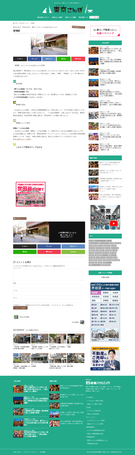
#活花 (90, 260)
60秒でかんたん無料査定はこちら (97, 440)
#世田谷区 (107, 245)
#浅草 (95, 260)
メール (15, 290)
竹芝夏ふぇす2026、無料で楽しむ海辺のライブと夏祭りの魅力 (110, 189)
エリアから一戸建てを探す (95, 401)
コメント (16, 268)
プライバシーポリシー (30, 452)
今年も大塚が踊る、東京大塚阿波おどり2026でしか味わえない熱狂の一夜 (110, 197)
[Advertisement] (65, 196)
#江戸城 (103, 257)
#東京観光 (92, 257)
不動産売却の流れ (92, 443)
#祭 (96, 262)
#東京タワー (112, 255)
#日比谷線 (106, 252)
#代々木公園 (115, 248)
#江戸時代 (109, 257)
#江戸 (97, 257)
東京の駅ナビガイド (43, 17)
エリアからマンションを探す (95, 420)
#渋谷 (100, 260)
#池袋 (115, 257)
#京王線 (108, 248)
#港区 (104, 260)
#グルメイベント (93, 243)
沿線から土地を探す (92, 414)
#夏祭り (102, 250)
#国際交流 (92, 250)
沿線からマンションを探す (95, 424)
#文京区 (115, 250)
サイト (15, 298)
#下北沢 (101, 245)
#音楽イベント (107, 262)
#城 (97, 250)
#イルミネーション (100, 240)
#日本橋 (91, 252)
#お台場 (91, 240)
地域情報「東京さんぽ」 (103, 452)
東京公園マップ (83, 17)
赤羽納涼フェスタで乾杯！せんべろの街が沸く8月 (110, 172)
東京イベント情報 (70, 17)
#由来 (109, 260)
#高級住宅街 (106, 265)
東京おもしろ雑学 (57, 17)
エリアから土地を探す (93, 410)
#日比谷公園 (98, 252)
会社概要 (42, 452)
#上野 (111, 243)
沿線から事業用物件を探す (95, 433)
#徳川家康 (108, 250)
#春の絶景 (113, 252)
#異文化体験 (116, 260)
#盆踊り (91, 262)
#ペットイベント (104, 243)
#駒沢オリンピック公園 (95, 265)
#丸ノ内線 (92, 248)
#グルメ (109, 240)
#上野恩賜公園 (93, 245)
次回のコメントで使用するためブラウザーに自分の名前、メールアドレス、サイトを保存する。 (44, 305)
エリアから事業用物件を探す (95, 430)
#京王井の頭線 (100, 248)
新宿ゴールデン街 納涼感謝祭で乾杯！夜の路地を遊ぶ (109, 163)
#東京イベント (104, 255)
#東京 (96, 255)
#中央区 (114, 245)
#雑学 (100, 262)
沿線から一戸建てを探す (94, 404)
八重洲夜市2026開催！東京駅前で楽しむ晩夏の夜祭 (110, 180)
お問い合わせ (17, 452)
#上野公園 (118, 243)
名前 (14, 283)
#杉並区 (91, 255)
